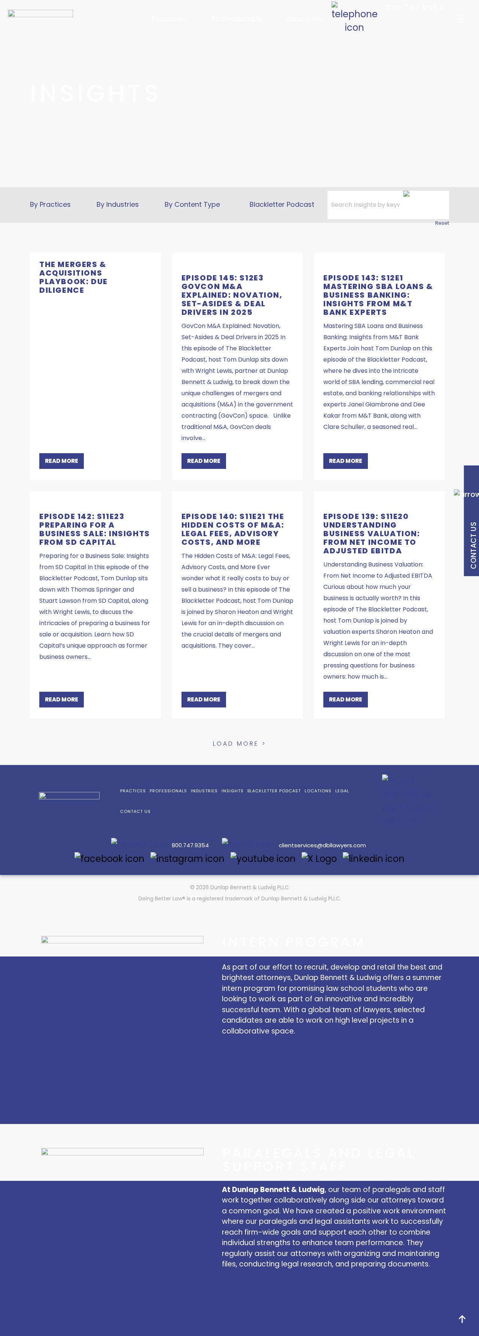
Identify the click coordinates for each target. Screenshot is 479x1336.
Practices (169, 19)
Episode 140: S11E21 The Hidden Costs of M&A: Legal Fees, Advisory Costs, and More (232, 529)
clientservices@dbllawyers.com (322, 845)
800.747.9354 (415, 8)
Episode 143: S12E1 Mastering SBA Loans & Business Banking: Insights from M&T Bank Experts (378, 295)
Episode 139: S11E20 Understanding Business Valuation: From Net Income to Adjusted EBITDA (371, 533)
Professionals (236, 19)
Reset (442, 223)
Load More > (239, 743)
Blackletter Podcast (282, 204)
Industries (303, 19)
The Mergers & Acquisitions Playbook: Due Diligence (73, 277)
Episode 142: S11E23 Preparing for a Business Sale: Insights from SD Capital (94, 529)
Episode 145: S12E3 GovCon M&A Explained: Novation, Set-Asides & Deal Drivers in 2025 (232, 295)
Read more (61, 461)
